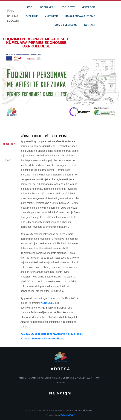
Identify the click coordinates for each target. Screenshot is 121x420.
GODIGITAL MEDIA (67, 415)
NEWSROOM (88, 7)
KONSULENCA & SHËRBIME (80, 16)
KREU (30, 7)
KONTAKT (89, 25)
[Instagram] (60, 402)
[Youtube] (70, 402)
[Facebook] (50, 402)
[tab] (9, 141)
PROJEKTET (68, 7)
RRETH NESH (47, 7)
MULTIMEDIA (51, 16)
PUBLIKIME (32, 16)
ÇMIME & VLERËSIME (66, 25)
